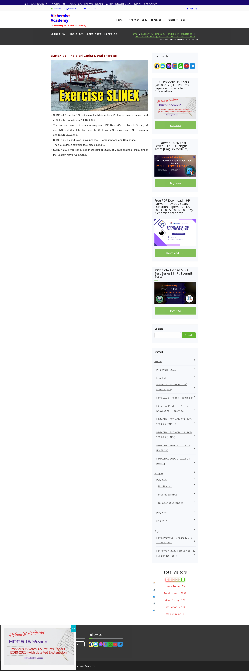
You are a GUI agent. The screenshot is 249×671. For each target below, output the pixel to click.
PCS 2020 (161, 521)
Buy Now (175, 125)
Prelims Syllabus (167, 494)
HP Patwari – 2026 (137, 19)
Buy (183, 19)
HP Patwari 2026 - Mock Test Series (112, 4)
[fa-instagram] (196, 8)
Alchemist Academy (60, 18)
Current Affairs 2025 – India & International (167, 33)
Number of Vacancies (170, 502)
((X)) (73, 628)
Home (119, 19)
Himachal (156, 19)
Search (158, 328)
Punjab (171, 19)
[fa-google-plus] (192, 8)
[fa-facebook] (187, 8)
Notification (165, 486)
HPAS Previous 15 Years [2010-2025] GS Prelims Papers (44, 4)
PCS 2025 (161, 479)
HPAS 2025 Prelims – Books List (174, 397)
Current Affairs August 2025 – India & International (165, 36)
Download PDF (175, 252)
